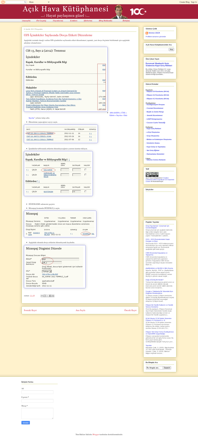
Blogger (96, 434)
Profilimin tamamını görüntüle (156, 36)
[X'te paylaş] (47, 295)
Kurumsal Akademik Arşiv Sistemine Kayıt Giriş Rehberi (159, 64)
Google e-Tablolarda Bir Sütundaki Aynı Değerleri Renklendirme (159, 292)
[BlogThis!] (44, 295)
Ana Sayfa (80, 310)
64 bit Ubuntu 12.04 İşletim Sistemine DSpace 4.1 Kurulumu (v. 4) (158, 319)
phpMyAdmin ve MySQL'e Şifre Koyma (159, 268)
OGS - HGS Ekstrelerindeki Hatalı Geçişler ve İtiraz (158, 240)
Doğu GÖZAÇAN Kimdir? (155, 280)
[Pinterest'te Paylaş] (53, 295)
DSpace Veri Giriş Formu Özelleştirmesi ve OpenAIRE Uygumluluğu (160, 333)
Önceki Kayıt (130, 310)
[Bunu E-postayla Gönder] (42, 295)
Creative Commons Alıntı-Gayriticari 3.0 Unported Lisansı (160, 179)
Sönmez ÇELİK (154, 33)
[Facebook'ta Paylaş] (50, 295)
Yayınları (149, 345)
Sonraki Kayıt (30, 310)
